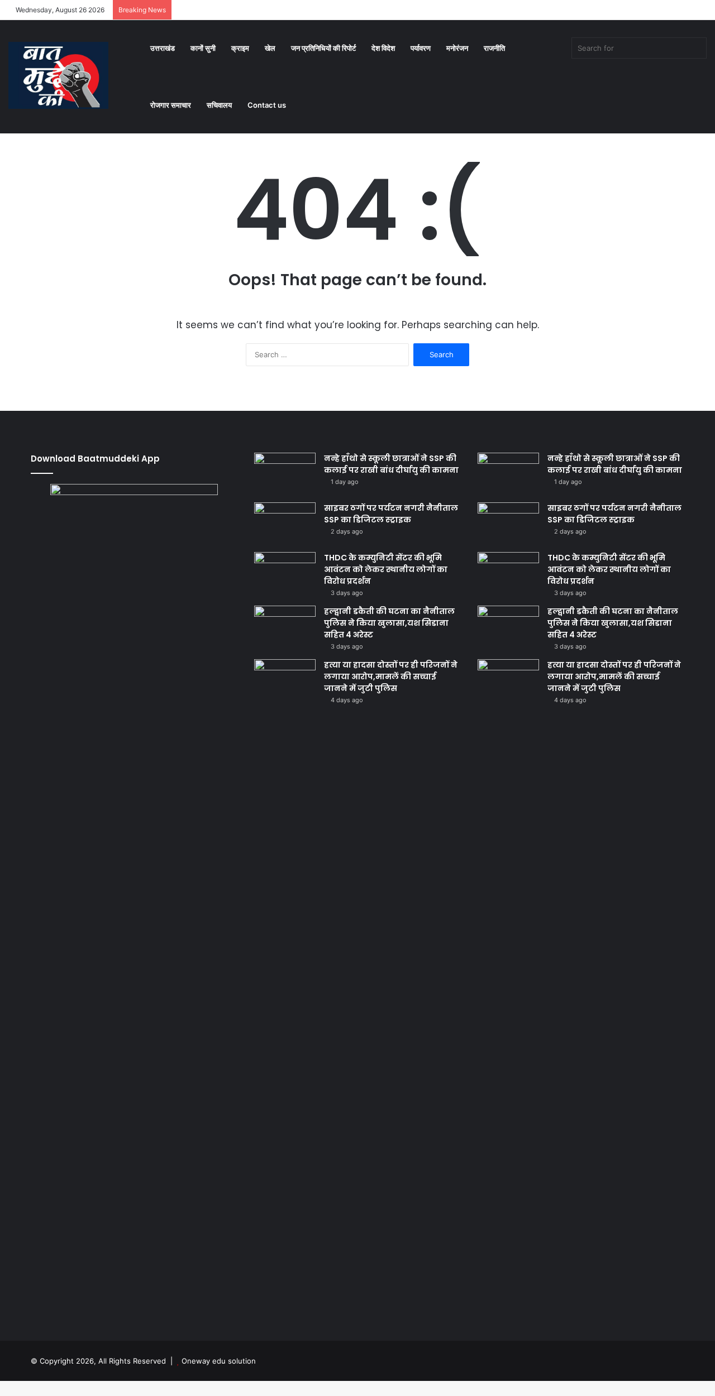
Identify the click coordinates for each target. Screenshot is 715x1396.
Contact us (266, 104)
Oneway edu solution (219, 1360)
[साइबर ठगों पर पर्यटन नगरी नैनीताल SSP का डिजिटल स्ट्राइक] (285, 523)
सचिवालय (219, 104)
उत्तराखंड (162, 48)
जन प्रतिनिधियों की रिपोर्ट (323, 48)
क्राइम (240, 48)
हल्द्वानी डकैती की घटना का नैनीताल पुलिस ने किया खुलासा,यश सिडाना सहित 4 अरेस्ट (389, 623)
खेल (270, 48)
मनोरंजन (457, 48)
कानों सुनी (203, 48)
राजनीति (494, 48)
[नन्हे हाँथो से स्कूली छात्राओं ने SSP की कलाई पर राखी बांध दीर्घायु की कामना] (285, 474)
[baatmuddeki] (58, 75)
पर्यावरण (421, 48)
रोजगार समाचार (170, 104)
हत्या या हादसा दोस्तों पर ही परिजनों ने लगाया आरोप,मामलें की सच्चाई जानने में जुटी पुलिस (390, 676)
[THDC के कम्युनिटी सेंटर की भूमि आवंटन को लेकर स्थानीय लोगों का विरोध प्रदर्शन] (285, 573)
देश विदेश (383, 48)
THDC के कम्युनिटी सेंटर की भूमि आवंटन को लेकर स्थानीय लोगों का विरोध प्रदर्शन (385, 569)
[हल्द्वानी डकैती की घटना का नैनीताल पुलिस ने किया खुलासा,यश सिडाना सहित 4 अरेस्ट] (285, 626)
